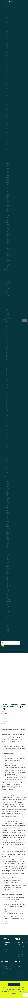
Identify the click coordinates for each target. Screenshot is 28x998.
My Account (7, 964)
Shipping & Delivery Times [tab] (8, 721)
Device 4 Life (7, 966)
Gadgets (6, 292)
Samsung (6, 154)
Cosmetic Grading (8, 968)
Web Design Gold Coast (14, 991)
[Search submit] (2, 645)
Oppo (7, 285)
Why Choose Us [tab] (5, 724)
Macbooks (8, 281)
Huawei (7, 286)
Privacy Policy (20, 947)
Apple (5, 2)
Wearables (8, 283)
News (6, 944)
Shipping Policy (21, 946)
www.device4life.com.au (12, 873)
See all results (6, 650)
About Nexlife (7, 942)
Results (4, 647)
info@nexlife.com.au (15, 788)
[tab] (14, 719)
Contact (6, 946)
